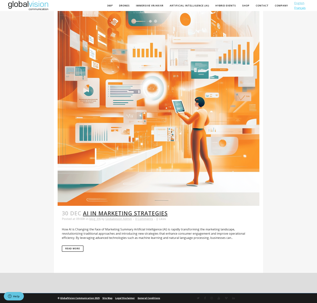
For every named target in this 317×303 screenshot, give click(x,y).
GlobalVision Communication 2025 (80, 298)
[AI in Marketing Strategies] (158, 105)
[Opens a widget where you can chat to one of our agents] (14, 296)
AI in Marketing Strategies (125, 213)
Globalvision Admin (118, 219)
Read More (72, 248)
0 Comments (144, 219)
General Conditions (149, 298)
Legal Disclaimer (125, 298)
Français (300, 8)
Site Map (107, 298)
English (299, 3)
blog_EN (95, 219)
